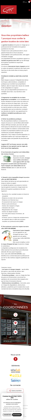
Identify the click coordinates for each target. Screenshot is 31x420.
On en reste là (15, 395)
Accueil (3, 20)
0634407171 (15, 318)
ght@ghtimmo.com (15, 336)
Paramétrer (7, 414)
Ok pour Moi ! (17, 414)
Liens (26, 408)
